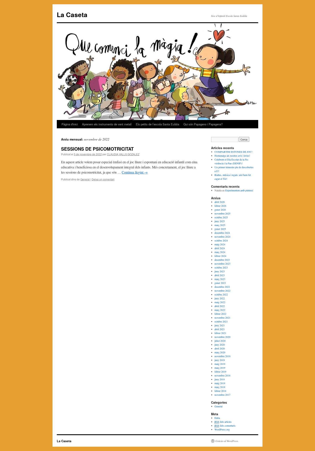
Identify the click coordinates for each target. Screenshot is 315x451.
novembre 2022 (222, 290)
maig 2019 (219, 364)
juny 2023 (219, 271)
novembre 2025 (222, 213)
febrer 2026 (220, 205)
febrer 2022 (220, 313)
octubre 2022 (221, 294)
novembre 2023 (222, 263)
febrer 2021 (220, 333)
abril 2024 (219, 248)
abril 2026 (219, 202)
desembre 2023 (222, 259)
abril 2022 (219, 306)
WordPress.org (222, 429)
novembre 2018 (222, 375)
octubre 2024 (221, 240)
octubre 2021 (221, 321)
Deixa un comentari (103, 179)
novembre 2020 (222, 337)
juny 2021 (219, 325)
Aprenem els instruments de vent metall (107, 124)
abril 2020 (219, 348)
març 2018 (219, 387)
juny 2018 (219, 379)
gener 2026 (220, 209)
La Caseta (72, 14)
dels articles (223, 421)
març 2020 (219, 352)
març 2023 (219, 279)
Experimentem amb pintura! (239, 190)
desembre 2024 (222, 232)
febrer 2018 (220, 391)
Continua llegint (135, 172)
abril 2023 (219, 275)
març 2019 (219, 367)
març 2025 (219, 225)
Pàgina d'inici (70, 124)
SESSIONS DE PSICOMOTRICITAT (97, 148)
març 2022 (219, 310)
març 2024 (219, 252)
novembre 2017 (222, 394)
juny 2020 (219, 344)
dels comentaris (225, 425)
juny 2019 (219, 360)
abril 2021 (219, 329)
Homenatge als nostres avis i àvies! (232, 155)
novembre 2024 (222, 236)
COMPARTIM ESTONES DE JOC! (233, 151)
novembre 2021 (222, 317)
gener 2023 (220, 283)
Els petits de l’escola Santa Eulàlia (157, 124)
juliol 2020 (219, 340)
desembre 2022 (222, 286)
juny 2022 (219, 298)
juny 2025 (219, 221)
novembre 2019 (222, 356)
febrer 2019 (220, 371)
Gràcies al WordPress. (227, 441)
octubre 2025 (221, 217)
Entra (217, 418)
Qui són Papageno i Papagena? (203, 124)
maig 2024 (219, 244)
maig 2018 (219, 383)
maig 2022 (219, 302)
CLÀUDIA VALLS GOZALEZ (123, 154)
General (85, 179)
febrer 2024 (220, 256)
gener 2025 (220, 229)
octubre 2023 (221, 267)
